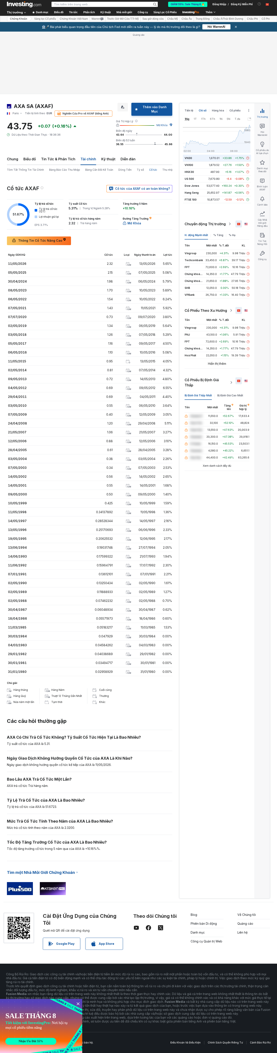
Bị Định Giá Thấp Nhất (198, 395)
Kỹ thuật (108, 159)
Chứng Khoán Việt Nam (74, 18)
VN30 (188, 158)
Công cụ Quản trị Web (206, 941)
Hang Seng (192, 192)
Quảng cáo (245, 923)
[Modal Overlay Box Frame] (41, 1026)
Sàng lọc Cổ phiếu (45, 18)
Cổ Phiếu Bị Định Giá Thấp (202, 382)
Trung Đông (203, 18)
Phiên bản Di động (204, 923)
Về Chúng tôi (246, 914)
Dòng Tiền (125, 169)
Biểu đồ (29, 159)
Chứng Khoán (18, 18)
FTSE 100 (190, 199)
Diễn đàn (128, 159)
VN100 (189, 165)
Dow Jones (192, 185)
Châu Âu (187, 18)
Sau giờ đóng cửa (153, 18)
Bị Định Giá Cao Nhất (230, 395)
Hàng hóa (218, 110)
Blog (194, 914)
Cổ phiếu (234, 110)
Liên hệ (242, 932)
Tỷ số (140, 169)
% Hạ (232, 235)
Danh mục (198, 932)
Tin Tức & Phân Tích (58, 159)
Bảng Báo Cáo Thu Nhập (64, 169)
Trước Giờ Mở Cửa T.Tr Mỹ (123, 18)
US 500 (189, 178)
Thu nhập (168, 169)
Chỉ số (202, 110)
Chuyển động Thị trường (205, 224)
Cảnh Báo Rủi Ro (260, 1042)
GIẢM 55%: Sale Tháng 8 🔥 (188, 4)
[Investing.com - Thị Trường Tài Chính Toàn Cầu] (24, 4)
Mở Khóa (161, 125)
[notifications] (259, 4)
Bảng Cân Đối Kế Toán (99, 169)
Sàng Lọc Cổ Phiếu (165, 12)
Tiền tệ (189, 110)
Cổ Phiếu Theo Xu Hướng (206, 310)
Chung (12, 159)
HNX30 (189, 172)
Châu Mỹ (172, 18)
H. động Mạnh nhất (196, 235)
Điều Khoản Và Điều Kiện (185, 1042)
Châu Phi (252, 18)
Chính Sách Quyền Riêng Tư (225, 1042)
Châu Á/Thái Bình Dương (228, 18)
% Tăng (218, 235)
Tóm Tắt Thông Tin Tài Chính (25, 169)
